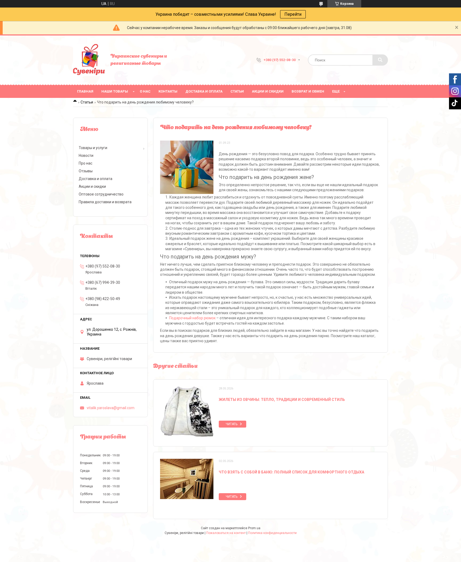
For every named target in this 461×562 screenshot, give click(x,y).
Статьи (237, 91)
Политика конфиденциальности (272, 533)
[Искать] (380, 60)
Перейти (292, 14)
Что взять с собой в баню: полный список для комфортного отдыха (291, 472)
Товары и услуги (93, 148)
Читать (231, 424)
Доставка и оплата (203, 91)
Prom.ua (254, 528)
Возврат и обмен (308, 91)
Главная (85, 91)
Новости (86, 155)
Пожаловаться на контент (226, 533)
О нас (145, 91)
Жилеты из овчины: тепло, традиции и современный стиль (282, 399)
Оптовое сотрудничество (101, 194)
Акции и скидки (268, 91)
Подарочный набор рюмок (192, 318)
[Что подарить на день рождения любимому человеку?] (186, 167)
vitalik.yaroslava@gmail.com (110, 408)
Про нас (85, 163)
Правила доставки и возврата (105, 202)
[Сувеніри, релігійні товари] (89, 60)
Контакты (167, 91)
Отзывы (86, 171)
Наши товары (114, 91)
